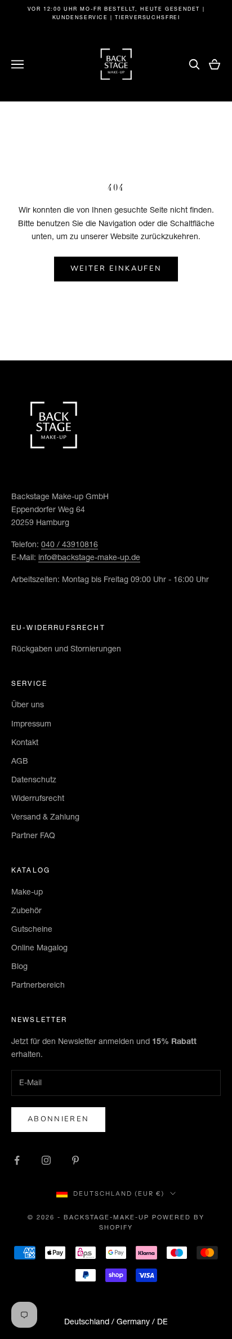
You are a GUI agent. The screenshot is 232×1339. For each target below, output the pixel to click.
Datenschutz (33, 779)
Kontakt (24, 742)
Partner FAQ (33, 835)
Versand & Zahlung (45, 817)
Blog (19, 966)
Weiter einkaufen (116, 268)
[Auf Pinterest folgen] (75, 1160)
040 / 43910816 (69, 544)
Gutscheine (31, 929)
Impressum (31, 724)
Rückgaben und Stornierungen (66, 649)
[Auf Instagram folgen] (46, 1160)
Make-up (27, 892)
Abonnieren (58, 1119)
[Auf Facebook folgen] (17, 1160)
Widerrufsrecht (37, 798)
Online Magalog (39, 947)
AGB (19, 761)
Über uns (27, 704)
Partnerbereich (38, 985)
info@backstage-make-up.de (89, 557)
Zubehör (26, 910)
